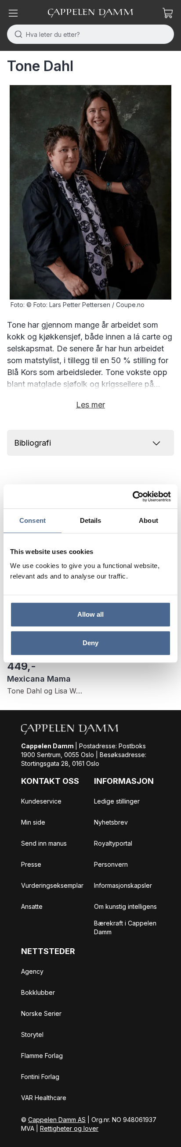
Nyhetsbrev (111, 822)
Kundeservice (41, 801)
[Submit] (16, 34)
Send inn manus (44, 843)
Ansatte (32, 906)
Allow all (90, 614)
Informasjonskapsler (123, 885)
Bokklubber (38, 992)
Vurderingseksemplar (52, 885)
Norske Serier (41, 1013)
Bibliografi (32, 442)
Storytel (32, 1034)
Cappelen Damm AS (57, 1119)
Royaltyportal (113, 843)
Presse (31, 864)
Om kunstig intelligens (125, 906)
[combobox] (90, 34)
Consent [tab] (32, 520)
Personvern (111, 864)
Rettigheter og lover (69, 1128)
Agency (32, 971)
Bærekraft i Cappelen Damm (125, 927)
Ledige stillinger (117, 801)
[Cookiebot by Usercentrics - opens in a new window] (132, 496)
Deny (90, 643)
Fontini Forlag (40, 1076)
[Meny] (13, 13)
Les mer (90, 404)
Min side (33, 822)
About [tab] (148, 520)
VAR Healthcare (43, 1097)
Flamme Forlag (42, 1055)
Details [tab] (90, 520)
